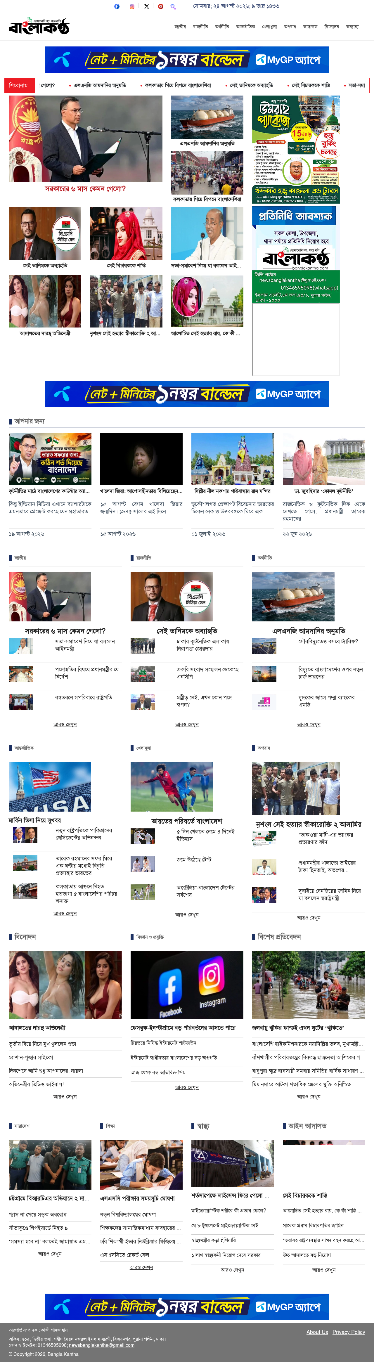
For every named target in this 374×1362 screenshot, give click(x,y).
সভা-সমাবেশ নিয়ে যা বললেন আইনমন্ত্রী (330, 85)
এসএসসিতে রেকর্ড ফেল (124, 1255)
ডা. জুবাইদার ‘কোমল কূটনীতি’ (324, 491)
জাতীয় (180, 27)
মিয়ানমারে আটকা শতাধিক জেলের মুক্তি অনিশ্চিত (301, 1084)
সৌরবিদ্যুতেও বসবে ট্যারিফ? (328, 641)
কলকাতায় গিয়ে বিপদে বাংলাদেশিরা (123, 85)
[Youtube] (160, 6)
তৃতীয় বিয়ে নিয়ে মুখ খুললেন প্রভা (42, 1044)
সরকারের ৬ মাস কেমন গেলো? (85, 188)
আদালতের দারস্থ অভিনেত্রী (45, 333)
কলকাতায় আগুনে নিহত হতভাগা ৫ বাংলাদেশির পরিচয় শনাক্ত (86, 893)
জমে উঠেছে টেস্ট (194, 859)
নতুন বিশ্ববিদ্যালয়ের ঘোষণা (128, 1214)
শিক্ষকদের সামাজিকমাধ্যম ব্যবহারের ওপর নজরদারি (141, 1228)
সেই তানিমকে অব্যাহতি (196, 85)
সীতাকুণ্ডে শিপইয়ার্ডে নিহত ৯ (38, 1228)
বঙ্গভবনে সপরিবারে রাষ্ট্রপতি (83, 697)
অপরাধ (290, 27)
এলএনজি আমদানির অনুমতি (45, 85)
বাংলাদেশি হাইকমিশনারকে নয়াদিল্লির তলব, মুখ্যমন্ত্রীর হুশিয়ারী (308, 1044)
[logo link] (39, 26)
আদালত (310, 27)
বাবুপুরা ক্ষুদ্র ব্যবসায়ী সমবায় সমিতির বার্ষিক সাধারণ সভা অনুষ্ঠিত (308, 1071)
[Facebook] (117, 6)
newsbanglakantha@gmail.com (101, 1345)
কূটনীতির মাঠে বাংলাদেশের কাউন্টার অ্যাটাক (51, 491)
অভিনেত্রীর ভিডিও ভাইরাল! (36, 1084)
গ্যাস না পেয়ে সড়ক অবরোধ (37, 1214)
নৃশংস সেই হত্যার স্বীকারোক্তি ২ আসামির (128, 333)
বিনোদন (332, 27)
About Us (317, 1332)
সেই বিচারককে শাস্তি (256, 85)
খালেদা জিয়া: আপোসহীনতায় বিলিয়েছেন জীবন (145, 491)
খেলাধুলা (269, 27)
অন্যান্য (352, 27)
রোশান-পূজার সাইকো (31, 1057)
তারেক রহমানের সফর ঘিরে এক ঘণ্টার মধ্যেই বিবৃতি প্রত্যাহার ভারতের (84, 865)
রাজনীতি (200, 27)
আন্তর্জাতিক (245, 27)
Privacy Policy (349, 1332)
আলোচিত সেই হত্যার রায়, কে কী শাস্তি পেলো (214, 333)
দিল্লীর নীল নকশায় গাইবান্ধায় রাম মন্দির (233, 491)
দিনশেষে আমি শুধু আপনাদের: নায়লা (46, 1071)
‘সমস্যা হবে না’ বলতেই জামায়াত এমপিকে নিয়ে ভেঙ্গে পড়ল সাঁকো (50, 1241)
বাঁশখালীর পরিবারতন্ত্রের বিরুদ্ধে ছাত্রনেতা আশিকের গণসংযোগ (308, 1057)
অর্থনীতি (222, 27)
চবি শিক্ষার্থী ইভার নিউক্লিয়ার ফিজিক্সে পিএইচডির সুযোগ (141, 1241)
